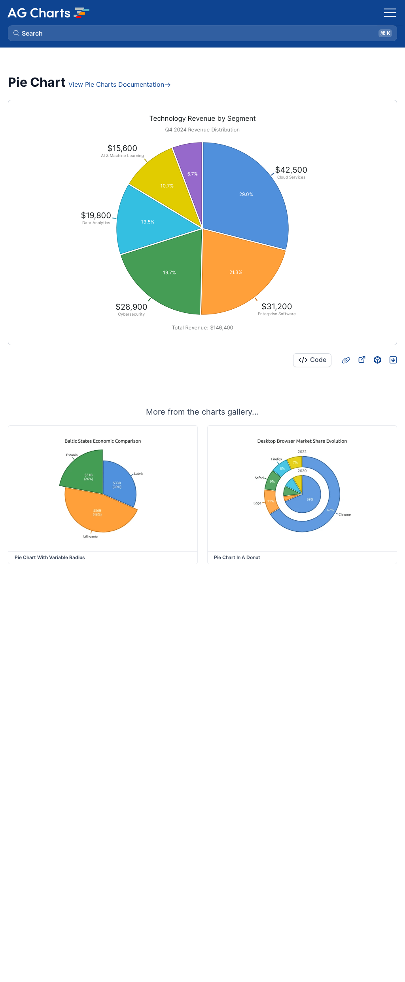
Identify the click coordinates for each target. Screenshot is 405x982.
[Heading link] (346, 359)
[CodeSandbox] (377, 359)
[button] (202, 33)
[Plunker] (393, 359)
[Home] (48, 12)
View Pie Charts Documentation (116, 84)
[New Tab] (361, 359)
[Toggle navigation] (390, 12)
